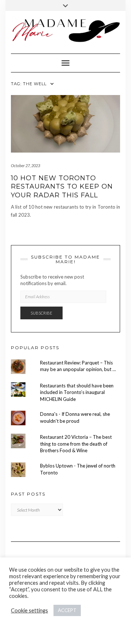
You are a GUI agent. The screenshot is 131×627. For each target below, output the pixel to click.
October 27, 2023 (25, 165)
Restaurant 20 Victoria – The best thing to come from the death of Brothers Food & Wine (76, 443)
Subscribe (41, 313)
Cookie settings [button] (29, 610)
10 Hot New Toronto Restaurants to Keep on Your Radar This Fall (62, 186)
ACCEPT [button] (67, 610)
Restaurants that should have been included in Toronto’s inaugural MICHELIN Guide (77, 392)
